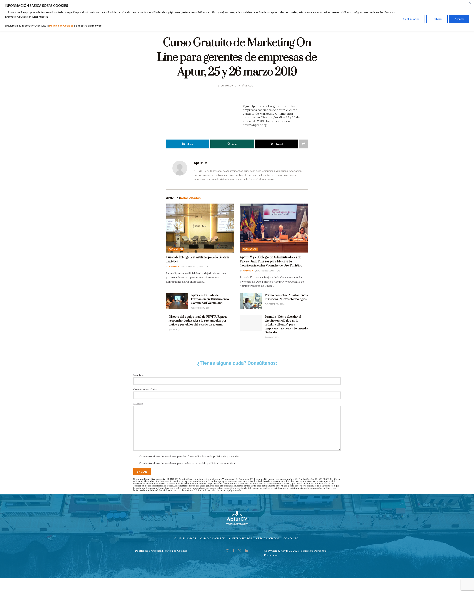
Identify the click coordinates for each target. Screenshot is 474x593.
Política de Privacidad (204, 490)
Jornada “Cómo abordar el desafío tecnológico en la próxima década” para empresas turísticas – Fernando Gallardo (286, 324)
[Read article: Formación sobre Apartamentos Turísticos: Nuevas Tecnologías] (251, 301)
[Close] (470, 3)
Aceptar (459, 18)
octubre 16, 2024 (266, 270)
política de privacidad (226, 456)
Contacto (291, 538)
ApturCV (227, 85)
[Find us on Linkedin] (246, 551)
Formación (176, 249)
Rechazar (437, 18)
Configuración (411, 18)
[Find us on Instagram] (227, 551)
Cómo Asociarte (212, 538)
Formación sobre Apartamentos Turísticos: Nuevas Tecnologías (286, 297)
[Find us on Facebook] (233, 551)
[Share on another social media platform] (303, 144)
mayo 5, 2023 (176, 329)
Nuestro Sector (240, 538)
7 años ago (246, 85)
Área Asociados (268, 538)
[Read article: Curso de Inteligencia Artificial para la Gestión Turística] (200, 228)
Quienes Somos (185, 538)
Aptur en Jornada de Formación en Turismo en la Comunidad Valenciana (210, 299)
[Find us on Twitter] (239, 551)
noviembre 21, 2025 (193, 266)
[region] (237, 15)
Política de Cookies (61, 25)
